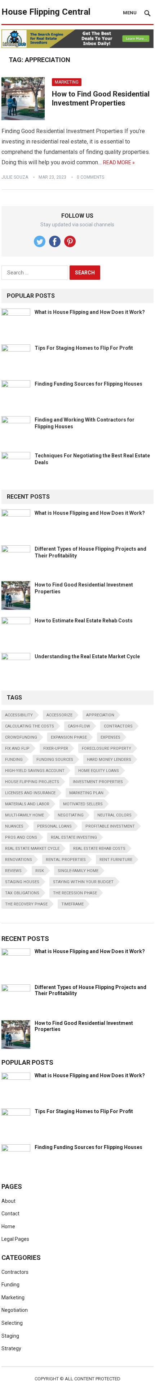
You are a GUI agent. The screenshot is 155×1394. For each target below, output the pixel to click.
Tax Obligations (22, 893)
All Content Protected (92, 1378)
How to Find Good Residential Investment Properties (101, 99)
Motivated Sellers (83, 804)
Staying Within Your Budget (83, 882)
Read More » (119, 162)
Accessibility (19, 715)
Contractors (118, 726)
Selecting (12, 1323)
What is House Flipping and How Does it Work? (90, 312)
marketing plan (86, 793)
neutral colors (114, 815)
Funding (10, 1284)
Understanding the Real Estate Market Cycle (87, 656)
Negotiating (71, 815)
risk (39, 870)
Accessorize (59, 715)
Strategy (11, 1348)
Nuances (14, 826)
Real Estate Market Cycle (32, 848)
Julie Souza (14, 177)
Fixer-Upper (55, 748)
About (8, 1201)
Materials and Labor (27, 804)
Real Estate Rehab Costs (99, 848)
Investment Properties (98, 782)
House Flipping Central (45, 12)
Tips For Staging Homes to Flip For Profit (84, 348)
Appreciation (100, 715)
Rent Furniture (115, 859)
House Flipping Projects (32, 782)
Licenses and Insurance (30, 793)
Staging (10, 1336)
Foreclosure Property (106, 748)
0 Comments (90, 177)
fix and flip (17, 748)
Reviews (13, 870)
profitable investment (110, 826)
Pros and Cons (21, 837)
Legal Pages (15, 1239)
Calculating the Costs (29, 726)
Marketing (67, 82)
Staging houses (22, 882)
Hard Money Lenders (109, 759)
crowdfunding (21, 737)
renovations (18, 859)
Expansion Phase (69, 737)
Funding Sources (54, 759)
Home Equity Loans (98, 770)
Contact (10, 1213)
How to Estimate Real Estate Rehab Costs (84, 620)
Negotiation (14, 1310)
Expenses (110, 737)
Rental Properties (66, 859)
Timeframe (72, 904)
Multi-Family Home (24, 815)
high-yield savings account (35, 770)
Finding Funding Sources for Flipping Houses (88, 384)
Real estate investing (74, 837)
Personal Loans (54, 826)
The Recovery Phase (26, 904)
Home (8, 1226)
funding (14, 759)
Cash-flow (79, 726)
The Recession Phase (75, 893)
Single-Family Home (78, 870)
